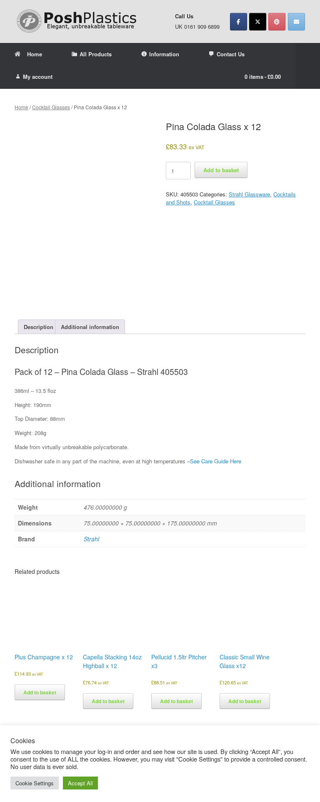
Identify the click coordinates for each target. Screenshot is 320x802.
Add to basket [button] (39, 692)
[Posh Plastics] (77, 21)
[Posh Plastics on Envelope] (296, 21)
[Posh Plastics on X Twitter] (257, 21)
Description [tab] (38, 327)
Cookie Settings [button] (34, 783)
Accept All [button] (80, 783)
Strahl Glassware (249, 194)
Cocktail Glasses (51, 107)
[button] (307, 66)
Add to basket (221, 170)
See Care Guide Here (215, 461)
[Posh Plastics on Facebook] (238, 21)
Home (34, 54)
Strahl (91, 539)
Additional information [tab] (90, 327)
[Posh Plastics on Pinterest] (276, 21)
